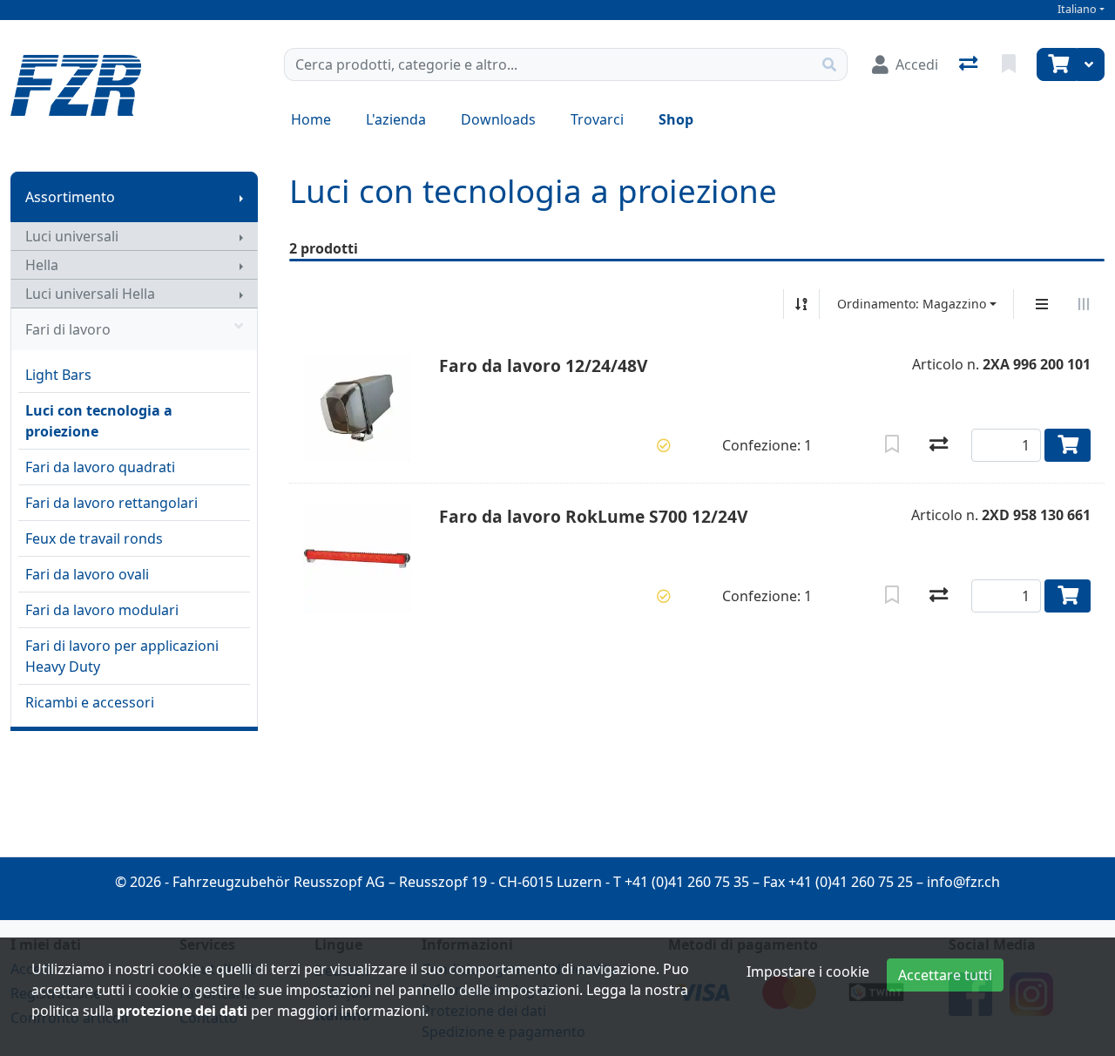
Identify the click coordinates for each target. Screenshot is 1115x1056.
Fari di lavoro (68, 329)
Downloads (498, 119)
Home (311, 119)
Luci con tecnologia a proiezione (98, 421)
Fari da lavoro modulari (102, 609)
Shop (676, 119)
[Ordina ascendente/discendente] (801, 304)
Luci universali (71, 236)
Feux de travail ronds (94, 538)
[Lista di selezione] (1010, 64)
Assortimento (70, 196)
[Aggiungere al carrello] (1067, 445)
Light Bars (58, 374)
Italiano (1077, 9)
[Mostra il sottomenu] (241, 197)
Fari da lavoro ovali (87, 574)
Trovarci (597, 119)
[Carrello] (1057, 64)
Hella (41, 264)
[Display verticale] (1042, 304)
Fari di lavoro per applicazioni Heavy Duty (122, 656)
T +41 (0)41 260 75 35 (681, 881)
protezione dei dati (182, 1010)
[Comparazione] (970, 64)
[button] (664, 445)
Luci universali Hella (90, 293)
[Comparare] (939, 445)
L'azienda (396, 119)
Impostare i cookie (808, 971)
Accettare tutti (945, 975)
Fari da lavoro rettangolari (111, 502)
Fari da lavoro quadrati (100, 467)
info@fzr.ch (963, 881)
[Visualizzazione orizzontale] (1084, 304)
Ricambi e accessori (89, 702)
